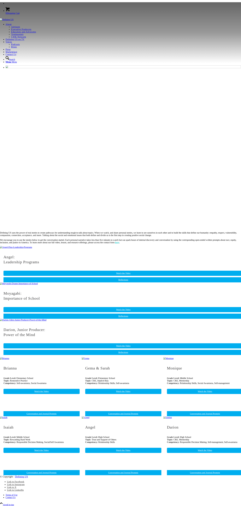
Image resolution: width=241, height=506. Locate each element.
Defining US (21, 476)
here (117, 242)
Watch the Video (41, 391)
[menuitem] (123, 3)
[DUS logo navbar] (7, 19)
